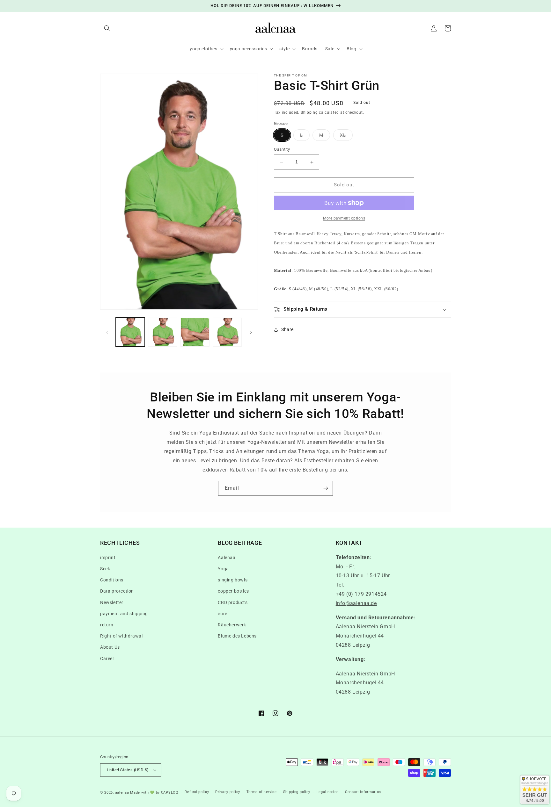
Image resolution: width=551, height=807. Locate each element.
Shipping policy (297, 792)
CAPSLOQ (169, 792)
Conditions (111, 579)
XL (346, 137)
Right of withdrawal (121, 635)
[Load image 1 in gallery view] (130, 332)
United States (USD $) (128, 769)
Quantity (282, 149)
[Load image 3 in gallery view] (194, 332)
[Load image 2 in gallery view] (162, 332)
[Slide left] (107, 332)
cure (222, 613)
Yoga (223, 568)
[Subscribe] (326, 488)
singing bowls (232, 579)
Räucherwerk (232, 624)
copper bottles (233, 591)
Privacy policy (227, 792)
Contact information (363, 792)
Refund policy (197, 792)
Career (107, 658)
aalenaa (122, 792)
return (107, 624)
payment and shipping (124, 613)
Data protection (117, 591)
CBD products (232, 602)
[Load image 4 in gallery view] (227, 332)
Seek (105, 568)
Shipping (309, 112)
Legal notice (328, 792)
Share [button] (287, 329)
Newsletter (111, 602)
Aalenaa (226, 557)
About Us (110, 647)
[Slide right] (251, 332)
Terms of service (261, 792)
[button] (107, 28)
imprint (107, 557)
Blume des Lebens (237, 635)
